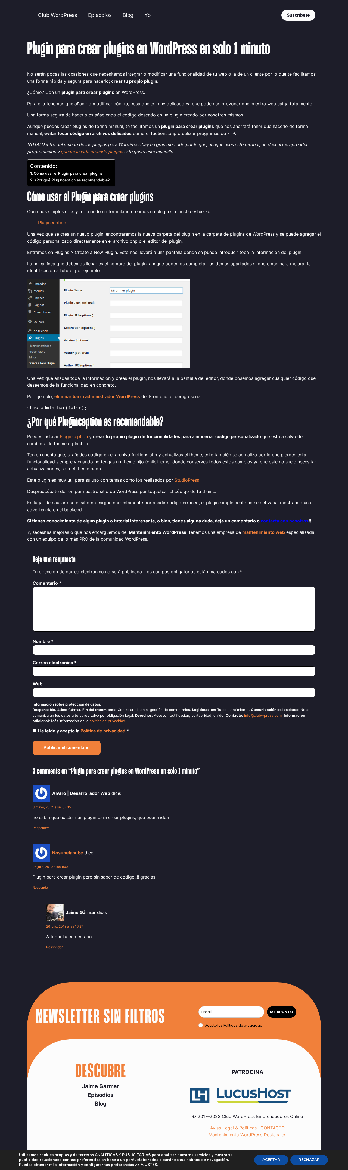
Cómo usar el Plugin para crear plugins (68, 173)
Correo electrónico (55, 662)
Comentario (47, 583)
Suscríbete (298, 15)
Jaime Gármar (100, 1086)
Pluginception (52, 222)
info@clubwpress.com (263, 715)
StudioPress (187, 480)
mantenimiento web (263, 532)
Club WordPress (57, 15)
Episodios (100, 15)
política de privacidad (107, 721)
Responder (41, 828)
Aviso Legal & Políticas (233, 1128)
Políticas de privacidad (242, 1025)
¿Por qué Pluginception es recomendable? (72, 180)
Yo (147, 15)
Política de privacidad (103, 731)
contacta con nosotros (285, 521)
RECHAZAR (309, 1159)
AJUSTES (149, 1164)
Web (37, 683)
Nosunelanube (67, 852)
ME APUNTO (281, 1012)
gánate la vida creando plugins (92, 151)
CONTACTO (272, 1128)
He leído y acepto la (83, 731)
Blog (128, 15)
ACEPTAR (271, 1159)
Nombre (43, 641)
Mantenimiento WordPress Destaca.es (247, 1134)
